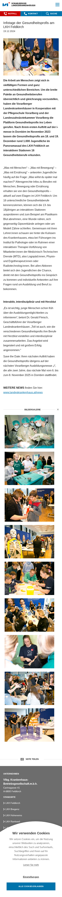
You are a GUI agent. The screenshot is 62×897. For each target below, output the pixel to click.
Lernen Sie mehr (31, 865)
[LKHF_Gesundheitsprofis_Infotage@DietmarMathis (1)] (29, 468)
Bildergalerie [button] (32, 409)
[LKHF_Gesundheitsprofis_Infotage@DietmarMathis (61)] (29, 651)
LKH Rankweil (12, 821)
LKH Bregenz (12, 809)
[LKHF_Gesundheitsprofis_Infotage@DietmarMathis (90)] (29, 431)
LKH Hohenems (13, 815)
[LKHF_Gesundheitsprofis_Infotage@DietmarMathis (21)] (29, 578)
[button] (10, 13)
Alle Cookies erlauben (31, 886)
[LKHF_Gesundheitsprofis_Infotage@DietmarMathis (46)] (29, 688)
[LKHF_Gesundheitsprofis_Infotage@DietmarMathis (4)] (29, 505)
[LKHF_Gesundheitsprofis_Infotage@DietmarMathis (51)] (29, 725)
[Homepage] (19, 4)
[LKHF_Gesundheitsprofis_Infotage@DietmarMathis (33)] (29, 615)
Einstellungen (31, 877)
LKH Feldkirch (12, 803)
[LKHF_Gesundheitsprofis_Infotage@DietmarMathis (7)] (29, 541)
